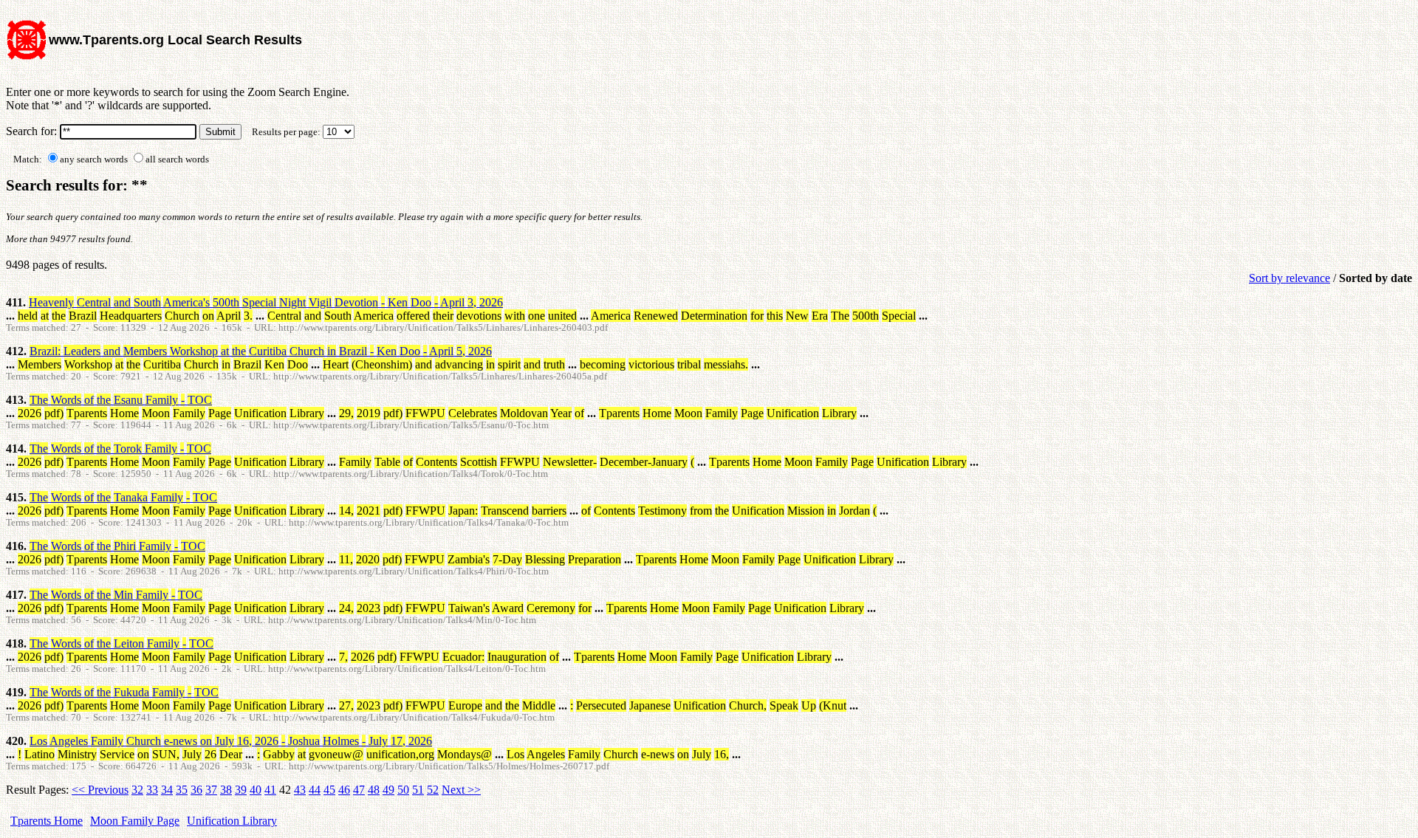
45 (329, 789)
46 (344, 789)
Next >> (461, 789)
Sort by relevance (1289, 278)
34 (167, 789)
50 (403, 789)
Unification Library (232, 820)
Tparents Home (46, 820)
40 (255, 789)
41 (270, 789)
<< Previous (100, 789)
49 (388, 789)
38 (226, 789)
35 (182, 789)
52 (433, 789)
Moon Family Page (134, 820)
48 (374, 789)
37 (211, 789)
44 (315, 789)
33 (152, 789)
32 (137, 789)
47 (359, 789)
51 (418, 789)
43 (300, 789)
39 (241, 789)
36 (196, 789)
